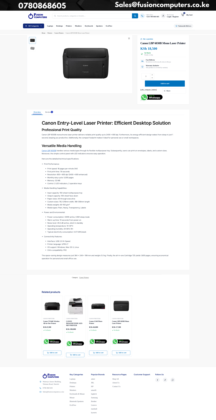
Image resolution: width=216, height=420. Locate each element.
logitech (94, 394)
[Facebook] (157, 380)
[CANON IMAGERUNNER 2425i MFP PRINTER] (75, 306)
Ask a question (148, 39)
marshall (94, 409)
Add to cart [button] (53, 353)
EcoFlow (109, 26)
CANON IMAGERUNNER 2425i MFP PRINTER (74, 323)
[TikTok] (165, 380)
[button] (186, 14)
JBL (92, 383)
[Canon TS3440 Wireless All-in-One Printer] (52, 306)
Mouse (72, 398)
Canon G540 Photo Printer (95, 322)
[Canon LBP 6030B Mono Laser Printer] (121, 306)
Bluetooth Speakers (77, 401)
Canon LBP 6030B (49, 151)
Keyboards (89, 26)
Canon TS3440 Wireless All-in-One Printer (51, 322)
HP (92, 386)
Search (135, 15)
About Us (115, 383)
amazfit (93, 390)
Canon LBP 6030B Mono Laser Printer (120, 322)
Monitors (78, 26)
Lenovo (94, 405)
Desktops (59, 26)
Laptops (50, 26)
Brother (93, 401)
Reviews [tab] (48, 112)
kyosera (94, 413)
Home (43, 33)
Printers (69, 26)
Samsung (94, 398)
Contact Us (116, 386)
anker (93, 379)
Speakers (99, 26)
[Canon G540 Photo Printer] (98, 306)
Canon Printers (58, 33)
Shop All (115, 379)
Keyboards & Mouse (77, 394)
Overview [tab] (37, 112)
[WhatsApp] (172, 380)
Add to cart (164, 83)
